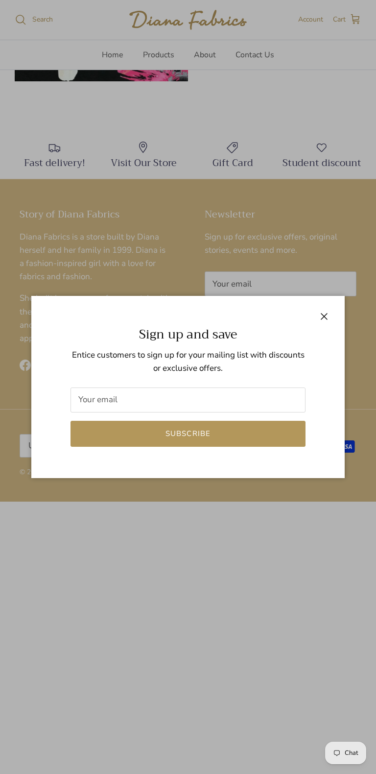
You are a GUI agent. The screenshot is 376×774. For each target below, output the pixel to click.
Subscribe (188, 433)
